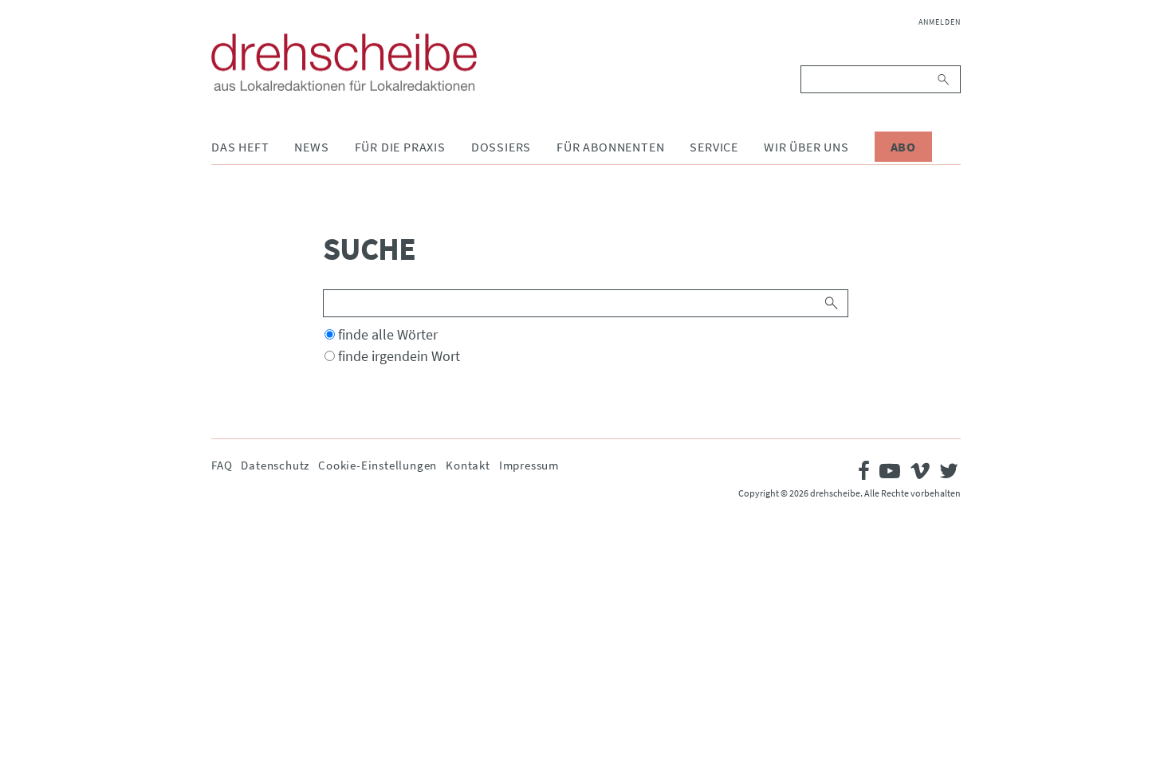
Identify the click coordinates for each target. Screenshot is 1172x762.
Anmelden (939, 22)
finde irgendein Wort (399, 356)
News (311, 147)
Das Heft (240, 147)
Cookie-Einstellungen (377, 465)
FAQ (221, 465)
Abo (903, 147)
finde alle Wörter (388, 334)
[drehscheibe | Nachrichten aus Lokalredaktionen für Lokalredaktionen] (344, 62)
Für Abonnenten (610, 147)
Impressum (529, 465)
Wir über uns (806, 147)
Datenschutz (275, 465)
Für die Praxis (400, 147)
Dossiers (501, 147)
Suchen (944, 79)
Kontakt (468, 465)
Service (714, 147)
